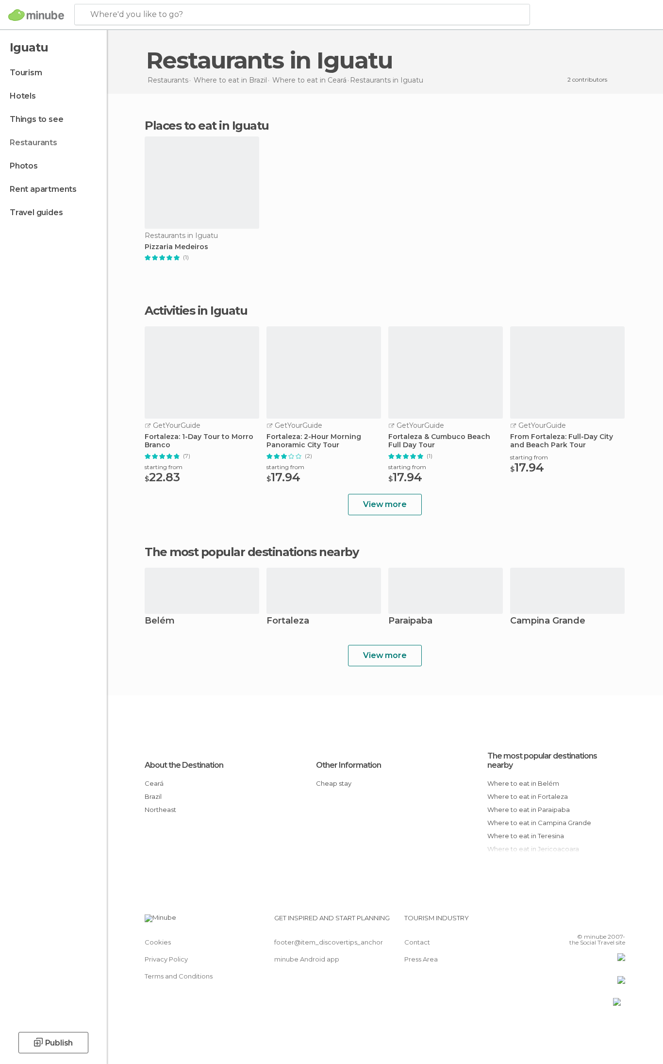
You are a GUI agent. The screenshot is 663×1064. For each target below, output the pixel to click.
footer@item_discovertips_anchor (328, 942)
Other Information (348, 765)
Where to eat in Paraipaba (528, 809)
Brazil (153, 796)
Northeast (160, 809)
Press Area (421, 959)
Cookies (158, 942)
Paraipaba (410, 621)
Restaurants (33, 142)
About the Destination (184, 765)
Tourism (26, 72)
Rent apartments (43, 189)
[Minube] (36, 15)
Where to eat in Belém (523, 783)
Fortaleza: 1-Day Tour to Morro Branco (199, 441)
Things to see (36, 119)
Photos (24, 165)
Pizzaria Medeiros (176, 247)
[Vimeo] (602, 921)
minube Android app (306, 959)
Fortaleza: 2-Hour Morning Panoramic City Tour (313, 441)
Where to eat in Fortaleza (527, 796)
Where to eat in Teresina (525, 836)
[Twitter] (586, 921)
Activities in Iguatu (196, 311)
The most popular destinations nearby (251, 552)
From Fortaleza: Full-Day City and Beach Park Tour (561, 441)
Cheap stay (333, 783)
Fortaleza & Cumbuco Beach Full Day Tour (439, 441)
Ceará (154, 783)
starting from (163, 467)
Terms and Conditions (179, 976)
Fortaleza (287, 621)
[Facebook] (570, 921)
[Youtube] (618, 921)
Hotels (23, 96)
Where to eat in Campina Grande (539, 823)
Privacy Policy (166, 959)
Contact (417, 942)
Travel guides (36, 212)
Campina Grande (547, 621)
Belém (160, 621)
